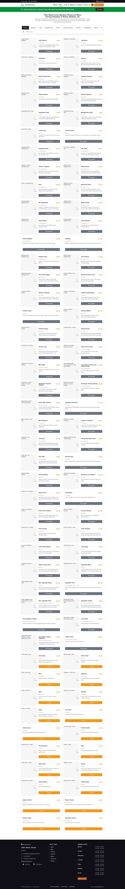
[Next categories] (101, 27)
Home (52, 847)
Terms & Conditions (54, 886)
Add (50, 666)
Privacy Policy (64, 886)
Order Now (99, 9)
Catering (53, 851)
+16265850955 (26, 856)
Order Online (100, 5)
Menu (52, 849)
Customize (50, 51)
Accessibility (72, 886)
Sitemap (53, 861)
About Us (53, 854)
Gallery (52, 856)
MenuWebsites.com (100, 886)
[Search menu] (23, 31)
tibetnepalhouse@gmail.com (29, 858)
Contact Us (53, 858)
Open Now (24, 1)
